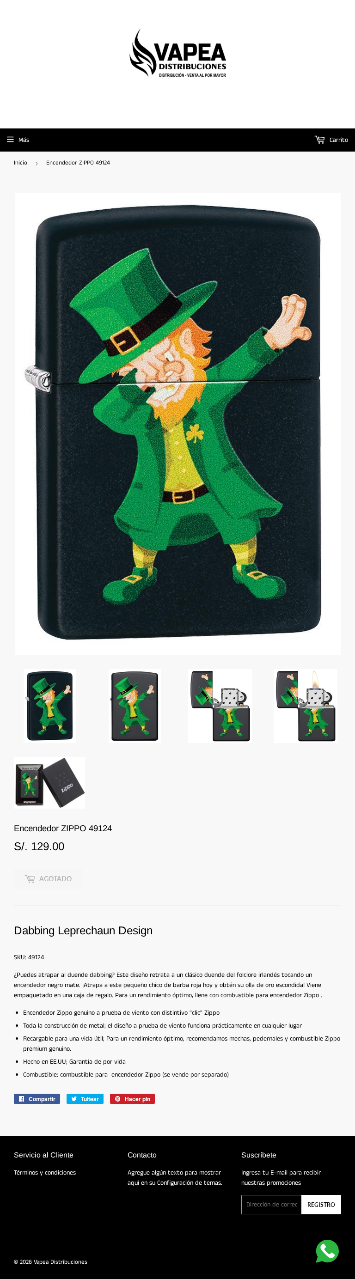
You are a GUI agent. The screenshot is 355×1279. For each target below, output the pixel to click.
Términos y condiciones (45, 1172)
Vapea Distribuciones (60, 1262)
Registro (321, 1204)
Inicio (20, 162)
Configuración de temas (189, 1183)
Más (23, 140)
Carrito (338, 140)
